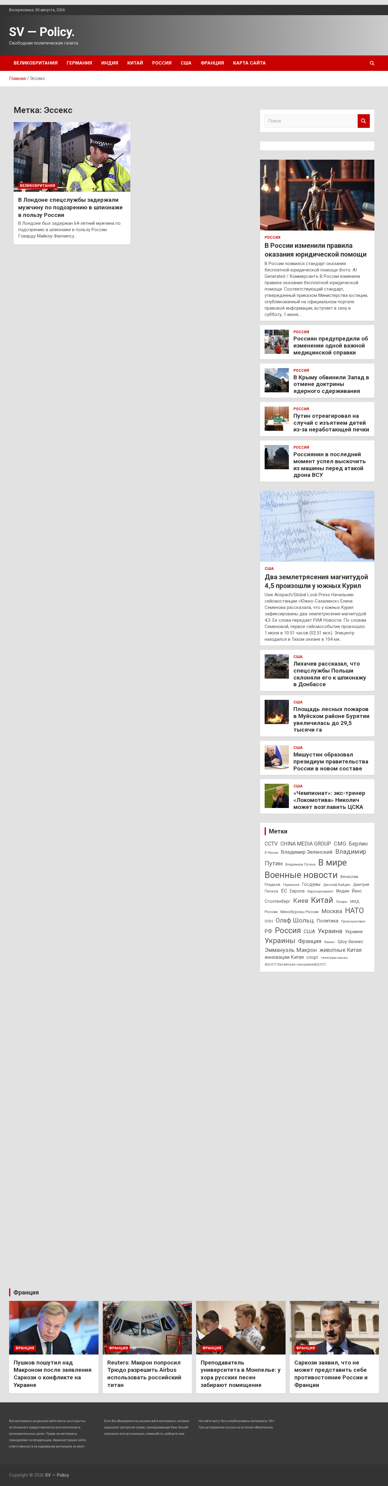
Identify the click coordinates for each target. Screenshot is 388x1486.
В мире (332, 862)
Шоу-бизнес (350, 941)
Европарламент (320, 891)
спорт (312, 957)
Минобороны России (299, 911)
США (186, 63)
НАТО (354, 910)
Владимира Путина (300, 864)
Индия (109, 63)
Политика (327, 921)
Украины (280, 940)
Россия (162, 63)
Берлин (358, 843)
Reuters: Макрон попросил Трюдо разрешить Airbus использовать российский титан (144, 1373)
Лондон (341, 902)
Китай (135, 63)
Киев (300, 900)
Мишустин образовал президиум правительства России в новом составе (330, 761)
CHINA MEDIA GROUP (305, 844)
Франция (212, 63)
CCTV (271, 844)
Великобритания (36, 63)
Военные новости (301, 875)
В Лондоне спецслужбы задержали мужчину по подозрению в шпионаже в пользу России (70, 207)
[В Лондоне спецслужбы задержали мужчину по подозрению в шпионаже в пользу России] (72, 157)
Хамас (329, 942)
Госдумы (311, 884)
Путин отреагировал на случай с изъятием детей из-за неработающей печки (331, 422)
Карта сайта (249, 63)
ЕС (284, 891)
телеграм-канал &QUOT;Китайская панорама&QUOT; (306, 961)
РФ (268, 931)
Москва (331, 911)
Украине (354, 931)
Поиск (364, 121)
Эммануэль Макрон (291, 950)
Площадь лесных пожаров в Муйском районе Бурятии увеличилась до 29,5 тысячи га (331, 719)
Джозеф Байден (336, 885)
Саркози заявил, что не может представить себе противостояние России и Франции (331, 1373)
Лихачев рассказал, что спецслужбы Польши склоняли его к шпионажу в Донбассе (329, 674)
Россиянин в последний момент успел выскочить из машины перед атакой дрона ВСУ (329, 464)
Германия (79, 63)
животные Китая (340, 950)
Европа (297, 891)
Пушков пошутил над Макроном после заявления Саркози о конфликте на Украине (53, 1373)
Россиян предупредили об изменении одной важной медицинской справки (330, 345)
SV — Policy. (42, 32)
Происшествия (353, 921)
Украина (330, 931)
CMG (340, 843)
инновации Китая (284, 957)
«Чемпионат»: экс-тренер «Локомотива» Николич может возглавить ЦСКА (329, 800)
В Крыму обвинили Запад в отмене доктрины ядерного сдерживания (331, 384)
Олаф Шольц (295, 920)
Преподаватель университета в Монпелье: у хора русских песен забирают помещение (241, 1373)
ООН (269, 921)
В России (271, 853)
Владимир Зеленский (307, 852)
